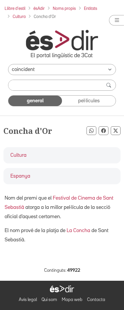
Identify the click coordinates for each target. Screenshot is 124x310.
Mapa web (72, 300)
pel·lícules (89, 101)
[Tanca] (116, 20)
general (35, 101)
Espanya (20, 176)
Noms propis (64, 8)
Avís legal (28, 300)
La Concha (78, 230)
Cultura (19, 17)
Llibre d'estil (15, 8)
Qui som (49, 300)
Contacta (96, 300)
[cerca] (109, 85)
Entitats (90, 8)
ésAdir (39, 8)
